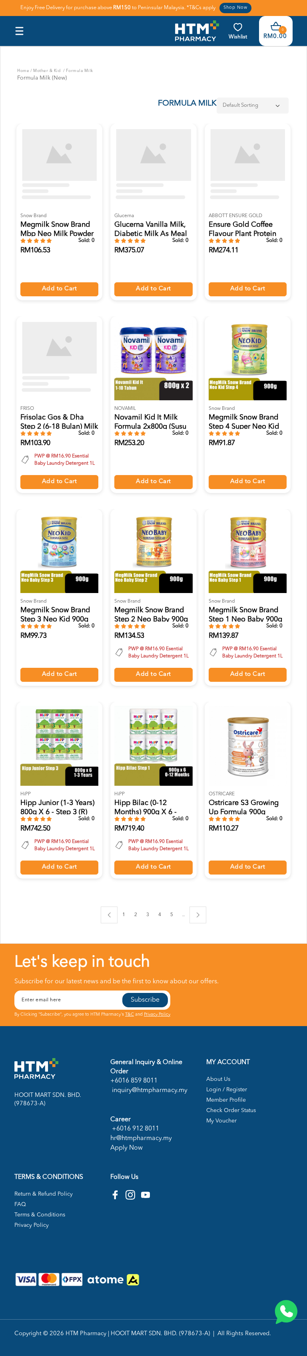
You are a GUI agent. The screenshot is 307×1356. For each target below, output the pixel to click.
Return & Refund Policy (43, 1194)
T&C (129, 1015)
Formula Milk (79, 71)
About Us (218, 1079)
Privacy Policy (157, 1015)
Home (23, 71)
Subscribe (145, 1000)
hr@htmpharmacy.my (141, 1138)
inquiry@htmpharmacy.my (148, 1090)
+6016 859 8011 (133, 1081)
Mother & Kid (47, 71)
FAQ (20, 1204)
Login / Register (226, 1089)
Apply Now (126, 1148)
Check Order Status (231, 1110)
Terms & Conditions (39, 1215)
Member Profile (226, 1100)
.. (183, 914)
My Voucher (221, 1121)
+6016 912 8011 (134, 1129)
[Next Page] (197, 915)
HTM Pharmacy (86, 1334)
